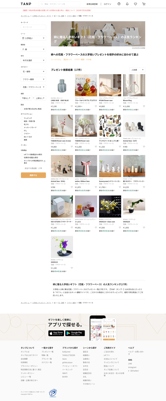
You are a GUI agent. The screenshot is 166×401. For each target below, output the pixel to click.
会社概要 (24, 359)
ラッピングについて (111, 362)
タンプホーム (25, 16)
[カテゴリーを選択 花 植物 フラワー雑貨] (33, 79)
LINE (130, 363)
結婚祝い (86, 355)
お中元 (85, 366)
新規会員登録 (92, 4)
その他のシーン (89, 384)
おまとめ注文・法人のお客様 (114, 374)
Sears (64, 359)
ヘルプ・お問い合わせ (136, 352)
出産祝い (86, 359)
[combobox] (59, 3)
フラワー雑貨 (71, 16)
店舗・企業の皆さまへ (29, 380)
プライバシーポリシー (29, 366)
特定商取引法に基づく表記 (31, 369)
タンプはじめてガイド (29, 355)
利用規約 (24, 362)
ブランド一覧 (47, 359)
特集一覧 (45, 355)
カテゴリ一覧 (47, 362)
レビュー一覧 (26, 377)
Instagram (132, 367)
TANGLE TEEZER (68, 355)
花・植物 (61, 16)
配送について (109, 366)
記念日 (85, 369)
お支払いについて (110, 359)
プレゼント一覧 (47, 351)
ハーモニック (67, 369)
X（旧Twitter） (134, 371)
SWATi (64, 373)
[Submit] (42, 4)
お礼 (84, 377)
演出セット (67, 59)
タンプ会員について (111, 369)
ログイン (107, 4)
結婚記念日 (87, 373)
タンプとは (25, 351)
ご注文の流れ (109, 351)
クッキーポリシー (27, 373)
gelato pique (67, 362)
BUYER (65, 377)
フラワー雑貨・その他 (82, 59)
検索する (33, 175)
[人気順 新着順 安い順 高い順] (137, 69)
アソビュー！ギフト (70, 366)
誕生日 (85, 351)
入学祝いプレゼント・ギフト (41, 16)
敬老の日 (86, 362)
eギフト (107, 355)
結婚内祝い (87, 380)
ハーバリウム (56, 59)
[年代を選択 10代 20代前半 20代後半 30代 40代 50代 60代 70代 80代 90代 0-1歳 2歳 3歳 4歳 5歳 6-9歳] (33, 60)
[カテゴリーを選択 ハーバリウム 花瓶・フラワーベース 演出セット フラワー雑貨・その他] (33, 87)
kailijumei (66, 351)
